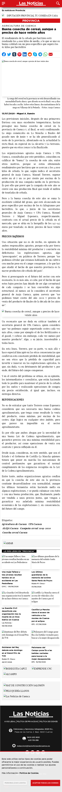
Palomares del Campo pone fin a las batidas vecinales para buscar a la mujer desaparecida (42, 653)
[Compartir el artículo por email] (51, 54)
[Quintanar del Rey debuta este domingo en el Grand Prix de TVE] (16, 637)
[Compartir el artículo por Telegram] (40, 54)
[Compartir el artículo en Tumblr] (14, 54)
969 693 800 (33, 737)
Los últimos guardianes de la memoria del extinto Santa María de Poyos (42, 576)
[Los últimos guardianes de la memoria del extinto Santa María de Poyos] (46, 562)
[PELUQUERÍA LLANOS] (16, 690)
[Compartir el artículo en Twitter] (9, 54)
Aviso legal (10, 721)
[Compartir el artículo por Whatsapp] (45, 54)
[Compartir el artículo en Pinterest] (19, 54)
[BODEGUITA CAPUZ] (15, 668)
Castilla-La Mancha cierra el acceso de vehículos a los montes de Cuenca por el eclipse (41, 615)
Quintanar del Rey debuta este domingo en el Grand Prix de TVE (12, 651)
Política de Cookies (49, 721)
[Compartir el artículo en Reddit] (30, 54)
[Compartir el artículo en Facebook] (4, 54)
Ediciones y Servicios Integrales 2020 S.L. (33, 729)
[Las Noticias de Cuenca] (17, 696)
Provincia (31, 20)
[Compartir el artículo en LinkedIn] (25, 54)
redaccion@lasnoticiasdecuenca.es (33, 746)
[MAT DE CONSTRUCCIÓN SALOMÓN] (24, 685)
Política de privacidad (27, 721)
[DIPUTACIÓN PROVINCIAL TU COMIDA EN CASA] (31, 15)
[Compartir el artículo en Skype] (35, 54)
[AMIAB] (8, 542)
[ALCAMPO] (10, 673)
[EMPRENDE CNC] (42, 668)
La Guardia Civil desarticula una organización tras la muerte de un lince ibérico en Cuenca (11, 614)
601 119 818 (33, 740)
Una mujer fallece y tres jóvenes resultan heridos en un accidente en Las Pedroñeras (12, 577)
